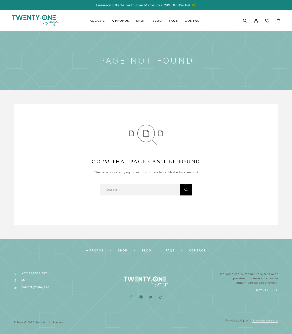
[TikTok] (161, 297)
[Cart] (278, 21)
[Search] (244, 20)
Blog (157, 20)
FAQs (173, 20)
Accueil (97, 20)
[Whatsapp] (151, 297)
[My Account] (256, 20)
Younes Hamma (265, 320)
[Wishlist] (267, 21)
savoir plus (267, 290)
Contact (193, 20)
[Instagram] (141, 297)
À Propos (121, 20)
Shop (141, 20)
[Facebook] (131, 297)
